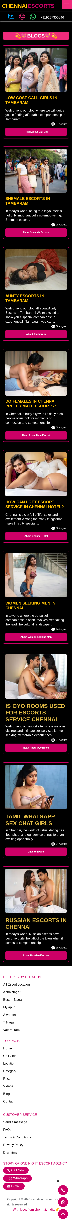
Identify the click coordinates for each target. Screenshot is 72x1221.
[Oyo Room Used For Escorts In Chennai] (36, 676)
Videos (8, 1086)
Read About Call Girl (36, 131)
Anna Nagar (11, 992)
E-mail (15, 1186)
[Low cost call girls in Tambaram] (36, 70)
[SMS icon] (11, 16)
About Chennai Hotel (36, 536)
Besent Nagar (13, 999)
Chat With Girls (36, 851)
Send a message (15, 1122)
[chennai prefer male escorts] (36, 373)
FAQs (7, 1129)
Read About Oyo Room (36, 747)
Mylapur (9, 1007)
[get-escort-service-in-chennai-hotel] (36, 474)
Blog (6, 1094)
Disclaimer (10, 1152)
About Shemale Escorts (36, 232)
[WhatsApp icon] (33, 16)
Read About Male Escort (36, 435)
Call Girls (9, 1056)
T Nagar (9, 1022)
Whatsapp (20, 1178)
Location (9, 1063)
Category (9, 1071)
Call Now (17, 1170)
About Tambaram (36, 334)
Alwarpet (9, 1015)
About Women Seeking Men (36, 637)
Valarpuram (11, 1030)
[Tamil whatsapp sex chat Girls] (36, 787)
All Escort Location (16, 984)
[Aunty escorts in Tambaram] (36, 269)
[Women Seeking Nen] (36, 575)
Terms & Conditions (17, 1137)
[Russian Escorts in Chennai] (36, 891)
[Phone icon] (22, 16)
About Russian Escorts (36, 955)
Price (7, 1078)
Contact (8, 1101)
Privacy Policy (13, 1145)
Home (7, 1048)
